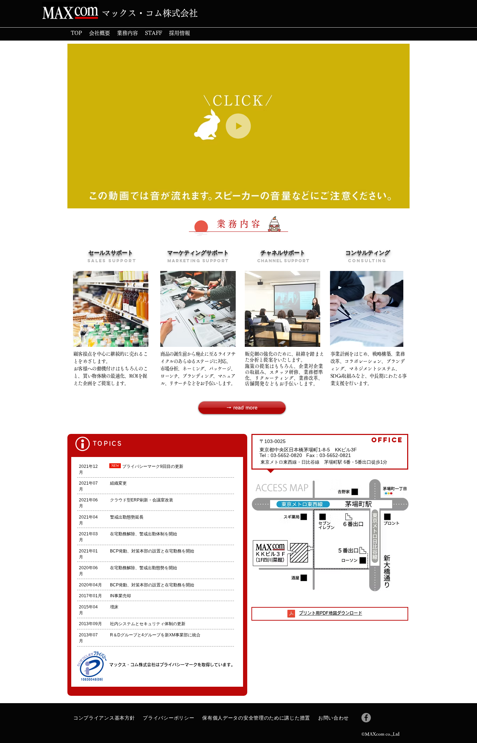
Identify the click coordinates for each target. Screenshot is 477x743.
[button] (401, 200)
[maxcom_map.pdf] (291, 614)
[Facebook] (366, 717)
